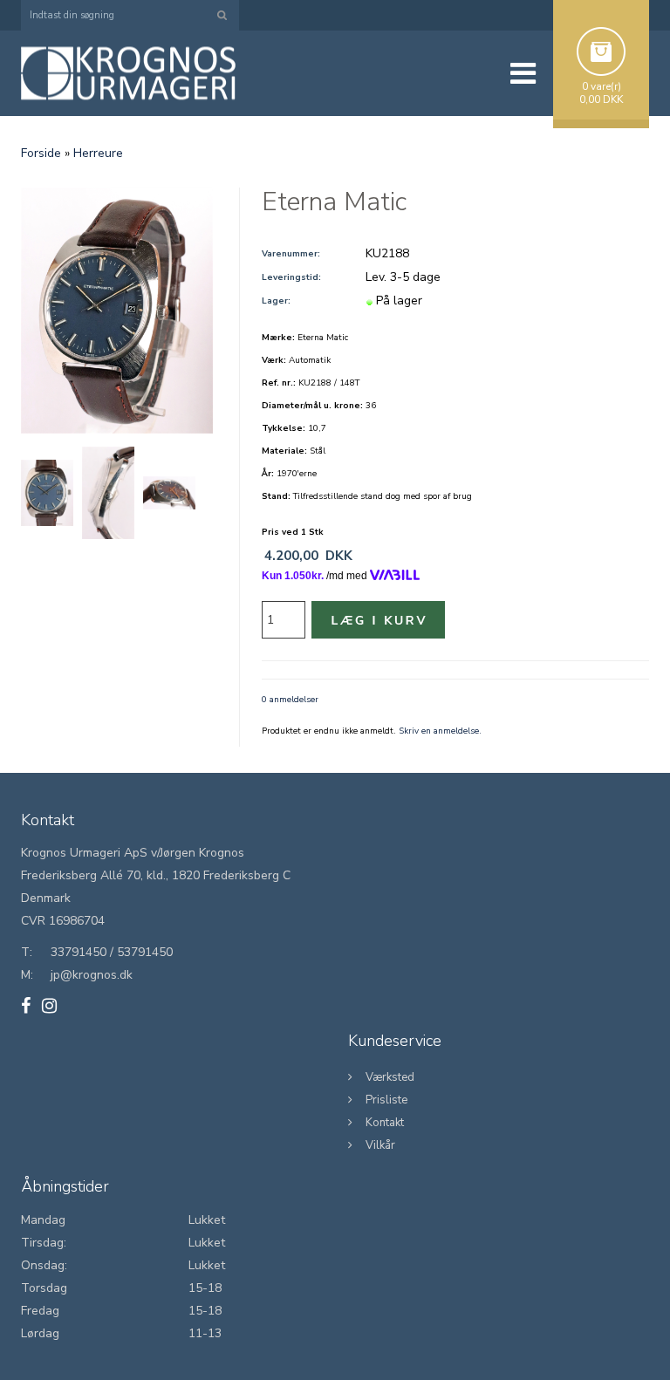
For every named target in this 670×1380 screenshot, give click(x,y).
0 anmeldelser (290, 699)
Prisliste (386, 1100)
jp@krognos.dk (92, 975)
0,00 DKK (601, 99)
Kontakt (385, 1123)
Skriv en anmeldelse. (440, 731)
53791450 (145, 952)
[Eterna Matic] (117, 310)
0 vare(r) (601, 86)
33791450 (78, 952)
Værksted (390, 1077)
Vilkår (380, 1145)
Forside (41, 153)
